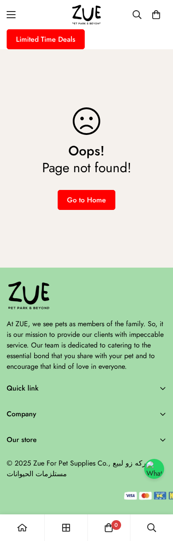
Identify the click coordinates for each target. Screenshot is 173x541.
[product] (22, 527)
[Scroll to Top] (157, 494)
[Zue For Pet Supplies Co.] (86, 14)
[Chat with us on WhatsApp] (154, 469)
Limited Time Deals (45, 39)
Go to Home (86, 200)
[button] (156, 14)
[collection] (66, 527)
